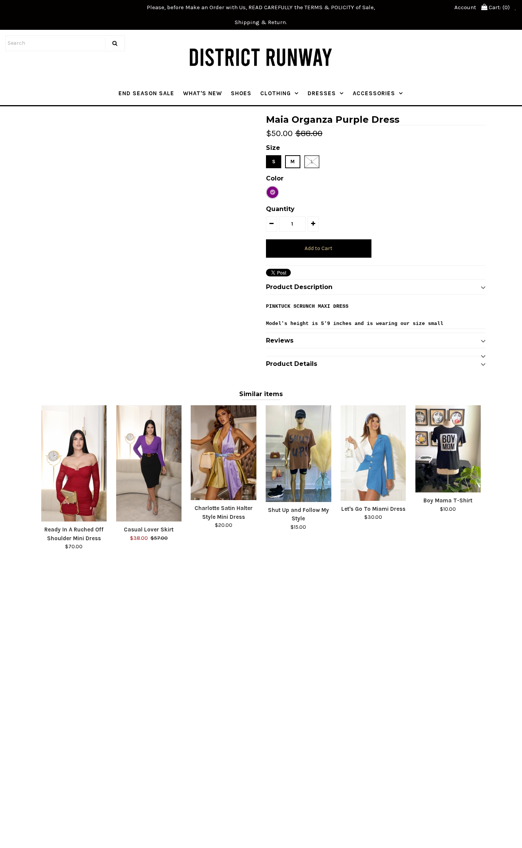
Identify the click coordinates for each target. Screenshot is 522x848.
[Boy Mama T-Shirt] (448, 448)
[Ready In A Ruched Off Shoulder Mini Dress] (74, 463)
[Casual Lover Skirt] (149, 463)
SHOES (241, 93)
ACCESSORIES (374, 93)
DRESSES (322, 93)
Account (465, 7)
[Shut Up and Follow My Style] (298, 453)
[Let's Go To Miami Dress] (373, 453)
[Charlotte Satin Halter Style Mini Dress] (223, 452)
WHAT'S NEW (202, 93)
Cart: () (498, 7)
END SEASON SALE (146, 93)
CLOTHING (275, 93)
